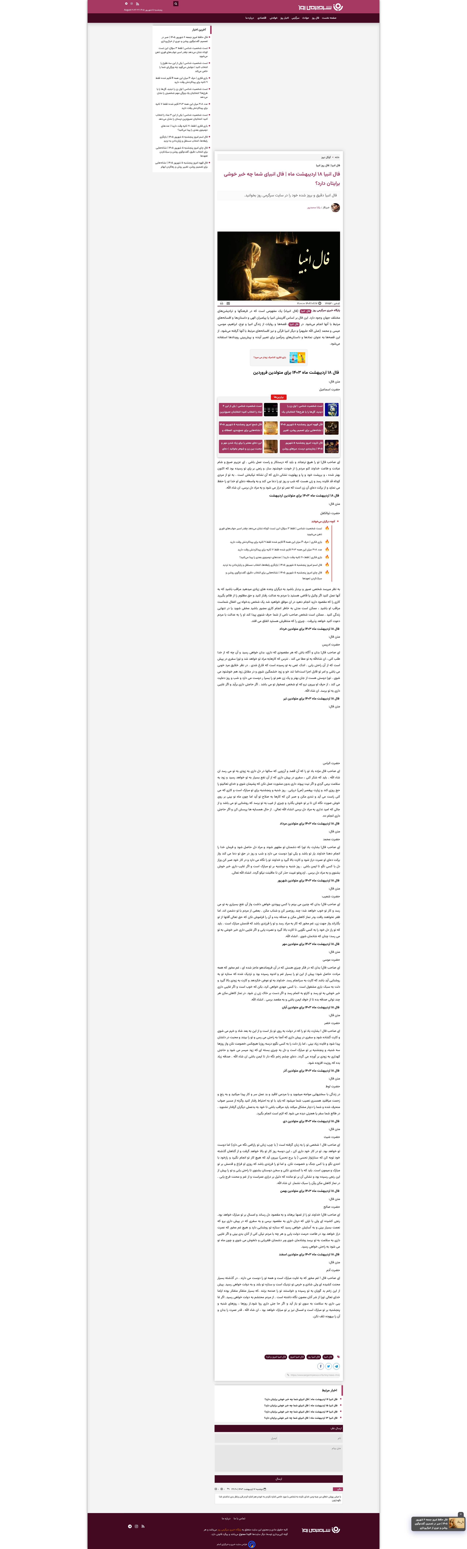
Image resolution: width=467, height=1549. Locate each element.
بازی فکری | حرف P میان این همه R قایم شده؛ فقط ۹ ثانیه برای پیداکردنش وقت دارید (276, 542)
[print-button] (221, 303)
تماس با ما (239, 1519)
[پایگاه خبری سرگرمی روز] (320, 7)
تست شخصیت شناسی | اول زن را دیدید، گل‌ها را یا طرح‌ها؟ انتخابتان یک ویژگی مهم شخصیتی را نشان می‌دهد (302, 410)
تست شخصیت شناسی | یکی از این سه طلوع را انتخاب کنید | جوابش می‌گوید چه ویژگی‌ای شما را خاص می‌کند (183, 67)
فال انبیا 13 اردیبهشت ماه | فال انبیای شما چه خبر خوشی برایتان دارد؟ (300, 1418)
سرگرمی (295, 18)
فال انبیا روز (314, 1357)
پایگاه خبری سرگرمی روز (326, 310)
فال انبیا (305, 311)
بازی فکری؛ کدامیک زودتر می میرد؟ (270, 357)
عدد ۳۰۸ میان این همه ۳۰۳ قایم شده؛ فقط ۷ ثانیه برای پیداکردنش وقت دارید (280, 550)
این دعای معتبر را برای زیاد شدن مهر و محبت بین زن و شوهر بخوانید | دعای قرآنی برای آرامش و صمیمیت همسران (241, 447)
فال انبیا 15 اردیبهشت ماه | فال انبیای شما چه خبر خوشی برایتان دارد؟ (300, 1406)
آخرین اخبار (199, 30)
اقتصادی (262, 18)
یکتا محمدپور (313, 208)
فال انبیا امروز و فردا (276, 1357)
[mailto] (227, 303)
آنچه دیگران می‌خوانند (323, 522)
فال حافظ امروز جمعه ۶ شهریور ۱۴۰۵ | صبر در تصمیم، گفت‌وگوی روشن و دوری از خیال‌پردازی (431, 1524)
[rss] (137, 4)
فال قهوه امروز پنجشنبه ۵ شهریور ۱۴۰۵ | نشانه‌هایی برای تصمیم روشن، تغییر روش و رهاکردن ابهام (302, 428)
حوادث (305, 18)
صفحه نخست (329, 18)
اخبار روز (284, 18)
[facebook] (320, 1367)
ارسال (279, 1479)
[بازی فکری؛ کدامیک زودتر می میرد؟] (296, 358)
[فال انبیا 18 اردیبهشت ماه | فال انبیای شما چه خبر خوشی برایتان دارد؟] (336, 1367)
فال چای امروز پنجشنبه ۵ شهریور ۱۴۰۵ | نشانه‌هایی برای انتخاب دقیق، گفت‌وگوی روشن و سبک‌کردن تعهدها (274, 576)
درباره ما (250, 18)
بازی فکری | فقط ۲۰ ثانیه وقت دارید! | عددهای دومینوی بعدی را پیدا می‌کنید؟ (281, 557)
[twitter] (328, 1367)
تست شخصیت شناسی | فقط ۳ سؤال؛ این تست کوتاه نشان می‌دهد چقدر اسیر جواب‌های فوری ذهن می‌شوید (270, 531)
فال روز (315, 18)
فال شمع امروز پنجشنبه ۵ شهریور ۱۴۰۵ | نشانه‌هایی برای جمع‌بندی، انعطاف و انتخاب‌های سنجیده (241, 428)
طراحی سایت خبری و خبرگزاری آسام (232, 1544)
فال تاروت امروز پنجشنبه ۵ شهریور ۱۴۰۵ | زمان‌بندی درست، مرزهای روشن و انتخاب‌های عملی (302, 447)
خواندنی (273, 18)
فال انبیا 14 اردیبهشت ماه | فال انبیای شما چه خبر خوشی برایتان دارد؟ (301, 1412)
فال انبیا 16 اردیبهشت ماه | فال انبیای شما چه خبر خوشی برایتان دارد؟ (301, 1400)
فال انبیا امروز (297, 1357)
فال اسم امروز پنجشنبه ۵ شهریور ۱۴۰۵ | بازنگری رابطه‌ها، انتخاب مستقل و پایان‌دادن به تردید (272, 565)
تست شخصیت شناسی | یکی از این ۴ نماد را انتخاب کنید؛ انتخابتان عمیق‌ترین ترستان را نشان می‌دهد (241, 410)
